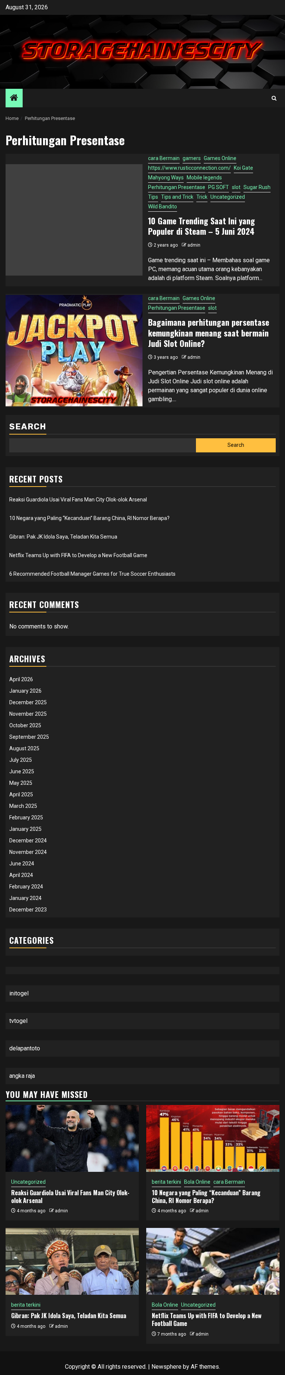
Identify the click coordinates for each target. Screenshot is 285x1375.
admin (193, 245)
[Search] (274, 98)
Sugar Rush (257, 187)
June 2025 (21, 771)
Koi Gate (243, 168)
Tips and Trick (177, 197)
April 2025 (21, 794)
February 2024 (26, 887)
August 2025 (24, 748)
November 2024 (28, 852)
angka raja (22, 1075)
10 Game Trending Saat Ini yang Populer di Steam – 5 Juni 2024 (201, 226)
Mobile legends (204, 178)
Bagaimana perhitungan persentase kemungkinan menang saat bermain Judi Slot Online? (208, 332)
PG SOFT (218, 187)
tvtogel (18, 1020)
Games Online (220, 158)
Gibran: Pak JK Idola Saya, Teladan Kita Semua (63, 537)
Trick (201, 197)
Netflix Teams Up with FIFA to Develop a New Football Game (78, 555)
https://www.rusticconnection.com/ (189, 168)
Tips (153, 197)
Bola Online (197, 1182)
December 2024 (28, 840)
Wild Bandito (162, 206)
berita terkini (166, 1182)
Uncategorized (227, 197)
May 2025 (20, 783)
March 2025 (23, 806)
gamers (192, 158)
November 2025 (28, 714)
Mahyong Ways (166, 178)
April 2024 (21, 875)
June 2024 (21, 864)
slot (236, 187)
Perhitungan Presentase (176, 187)
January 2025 (25, 829)
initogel (19, 993)
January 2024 (25, 898)
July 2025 (20, 760)
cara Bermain (164, 158)
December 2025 (28, 702)
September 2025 (29, 737)
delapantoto (24, 1048)
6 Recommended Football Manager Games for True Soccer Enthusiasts (92, 574)
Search (27, 427)
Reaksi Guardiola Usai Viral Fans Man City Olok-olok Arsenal (78, 500)
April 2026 (21, 679)
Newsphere (166, 1366)
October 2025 (25, 725)
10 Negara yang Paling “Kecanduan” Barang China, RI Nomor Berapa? (89, 518)
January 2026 (25, 691)
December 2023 (28, 910)
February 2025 (26, 817)
